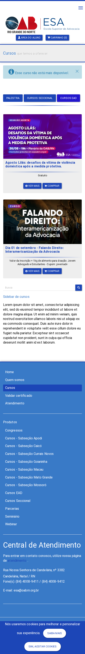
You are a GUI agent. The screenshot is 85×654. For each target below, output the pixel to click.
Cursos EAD (68, 98)
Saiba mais (54, 633)
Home (9, 372)
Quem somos (14, 380)
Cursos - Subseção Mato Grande (29, 477)
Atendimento (14, 403)
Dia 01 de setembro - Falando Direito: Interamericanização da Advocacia (34, 250)
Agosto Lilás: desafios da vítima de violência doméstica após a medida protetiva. (40, 164)
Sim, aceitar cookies (42, 646)
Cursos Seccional (40, 98)
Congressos (13, 430)
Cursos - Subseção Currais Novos (29, 454)
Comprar (53, 185)
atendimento (17, 561)
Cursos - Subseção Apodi (23, 438)
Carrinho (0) (58, 37)
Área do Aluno (30, 37)
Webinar (11, 524)
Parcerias (12, 509)
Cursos (10, 388)
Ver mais (34, 185)
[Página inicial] (42, 18)
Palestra (12, 98)
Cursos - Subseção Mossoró (26, 485)
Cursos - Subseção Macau (24, 469)
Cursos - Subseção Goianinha (26, 462)
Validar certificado (18, 396)
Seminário (12, 516)
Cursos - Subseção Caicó (23, 446)
